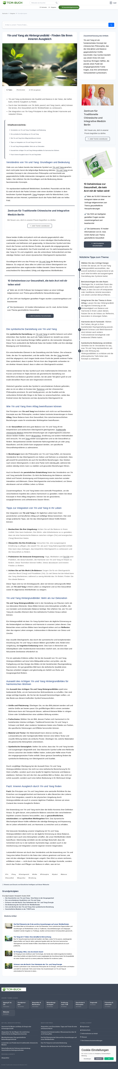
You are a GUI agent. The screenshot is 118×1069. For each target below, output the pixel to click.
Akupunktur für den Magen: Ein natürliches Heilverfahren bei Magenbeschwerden (15, 1033)
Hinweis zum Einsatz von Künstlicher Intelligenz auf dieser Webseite (26, 884)
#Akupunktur (21, 878)
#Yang (14, 874)
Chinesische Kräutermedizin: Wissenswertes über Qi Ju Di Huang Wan (58, 1033)
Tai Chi (66, 557)
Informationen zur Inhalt (89, 1033)
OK (109, 1058)
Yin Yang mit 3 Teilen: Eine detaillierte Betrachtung (32, 937)
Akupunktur (36, 436)
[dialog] (97, 1054)
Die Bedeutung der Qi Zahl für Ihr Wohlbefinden (22, 905)
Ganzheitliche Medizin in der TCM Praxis (20, 909)
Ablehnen (99, 1058)
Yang (34, 194)
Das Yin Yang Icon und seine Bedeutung (54, 1043)
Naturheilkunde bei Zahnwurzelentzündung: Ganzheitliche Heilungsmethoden (15, 1049)
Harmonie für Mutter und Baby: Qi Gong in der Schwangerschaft (16, 1027)
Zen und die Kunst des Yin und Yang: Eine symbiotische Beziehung (29, 907)
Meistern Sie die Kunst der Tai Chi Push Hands (56, 1046)
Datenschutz (85, 1030)
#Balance (64, 874)
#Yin (6, 874)
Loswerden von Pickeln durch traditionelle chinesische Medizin (19, 1044)
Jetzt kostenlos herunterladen (40, 316)
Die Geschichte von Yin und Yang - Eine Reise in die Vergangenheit (29, 898)
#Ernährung (32, 878)
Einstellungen (87, 1058)
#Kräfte (34, 874)
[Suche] (56, 3)
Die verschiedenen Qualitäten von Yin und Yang (22, 900)
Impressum (85, 1026)
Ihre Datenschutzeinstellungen (91, 1040)
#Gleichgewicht (24, 874)
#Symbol (55, 874)
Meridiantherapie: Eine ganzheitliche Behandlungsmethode (13, 1038)
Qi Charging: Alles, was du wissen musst (28, 952)
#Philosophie (44, 874)
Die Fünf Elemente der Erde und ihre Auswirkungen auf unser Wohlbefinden (41, 924)
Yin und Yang (58, 167)
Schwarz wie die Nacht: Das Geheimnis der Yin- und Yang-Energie (29, 902)
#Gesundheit (9, 878)
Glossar (84, 1037)
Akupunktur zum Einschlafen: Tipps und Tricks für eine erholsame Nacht (59, 1027)
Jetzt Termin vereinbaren (40, 226)
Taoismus (41, 389)
